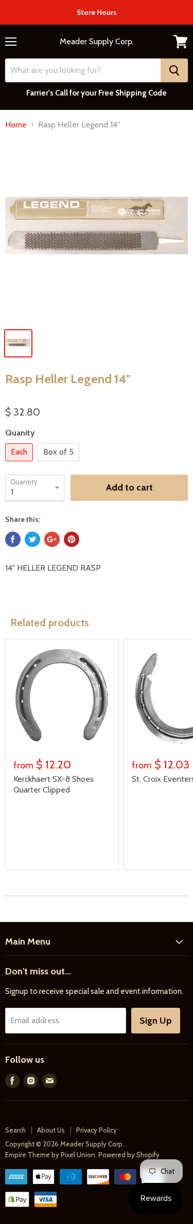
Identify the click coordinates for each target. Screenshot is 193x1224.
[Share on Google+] (52, 539)
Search (15, 1130)
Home (16, 124)
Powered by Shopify (129, 1155)
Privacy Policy (96, 1130)
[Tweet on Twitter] (32, 539)
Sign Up (155, 1020)
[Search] (174, 70)
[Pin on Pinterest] (71, 539)
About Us (51, 1130)
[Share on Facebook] (13, 539)
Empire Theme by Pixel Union (50, 1155)
